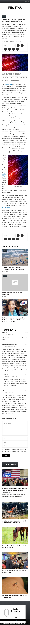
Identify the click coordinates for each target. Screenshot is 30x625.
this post (17, 123)
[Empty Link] (25, 464)
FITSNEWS (8, 84)
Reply (26, 332)
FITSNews (6, 41)
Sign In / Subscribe (25, 1)
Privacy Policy (24, 623)
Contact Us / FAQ (5, 623)
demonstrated (6, 207)
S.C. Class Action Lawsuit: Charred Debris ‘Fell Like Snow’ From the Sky (15, 521)
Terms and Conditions (15, 623)
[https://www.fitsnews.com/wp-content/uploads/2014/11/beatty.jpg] (18, 170)
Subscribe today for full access (13, 618)
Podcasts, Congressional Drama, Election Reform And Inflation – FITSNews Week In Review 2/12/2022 (14, 320)
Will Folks (6, 271)
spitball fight (4, 175)
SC (4, 16)
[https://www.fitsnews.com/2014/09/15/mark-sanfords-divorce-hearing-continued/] (15, 282)
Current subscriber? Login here (13, 620)
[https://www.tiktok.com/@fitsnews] (26, 614)
